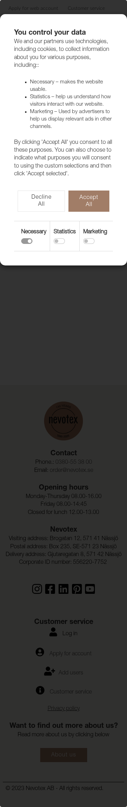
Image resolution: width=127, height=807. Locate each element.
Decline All (41, 201)
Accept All (88, 201)
